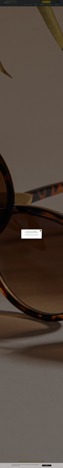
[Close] (40, 230)
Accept (47, 465)
